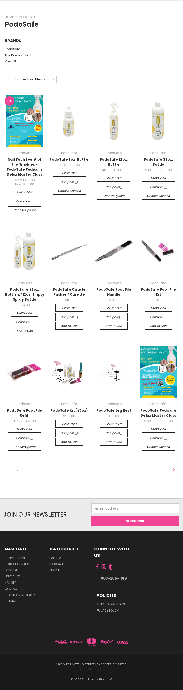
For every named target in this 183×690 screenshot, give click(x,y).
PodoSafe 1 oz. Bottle (69, 159)
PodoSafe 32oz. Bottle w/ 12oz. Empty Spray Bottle (24, 294)
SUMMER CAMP (15, 558)
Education (13, 576)
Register (28, 595)
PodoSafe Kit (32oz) (69, 410)
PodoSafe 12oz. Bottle (114, 162)
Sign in (10, 595)
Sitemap (10, 601)
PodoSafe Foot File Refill (24, 413)
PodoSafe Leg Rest (114, 410)
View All (11, 61)
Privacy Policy (108, 610)
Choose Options (24, 210)
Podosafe (12, 570)
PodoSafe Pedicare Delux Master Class (158, 413)
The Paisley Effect (18, 55)
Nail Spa (10, 582)
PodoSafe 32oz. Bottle (158, 162)
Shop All (55, 570)
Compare (23, 201)
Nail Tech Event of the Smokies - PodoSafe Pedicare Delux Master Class (25, 167)
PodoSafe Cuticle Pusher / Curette (69, 292)
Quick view (24, 192)
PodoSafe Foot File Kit (158, 292)
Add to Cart (24, 331)
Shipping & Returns (111, 604)
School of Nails (17, 564)
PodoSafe (12, 49)
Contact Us (14, 589)
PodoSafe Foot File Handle (113, 292)
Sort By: (13, 79)
